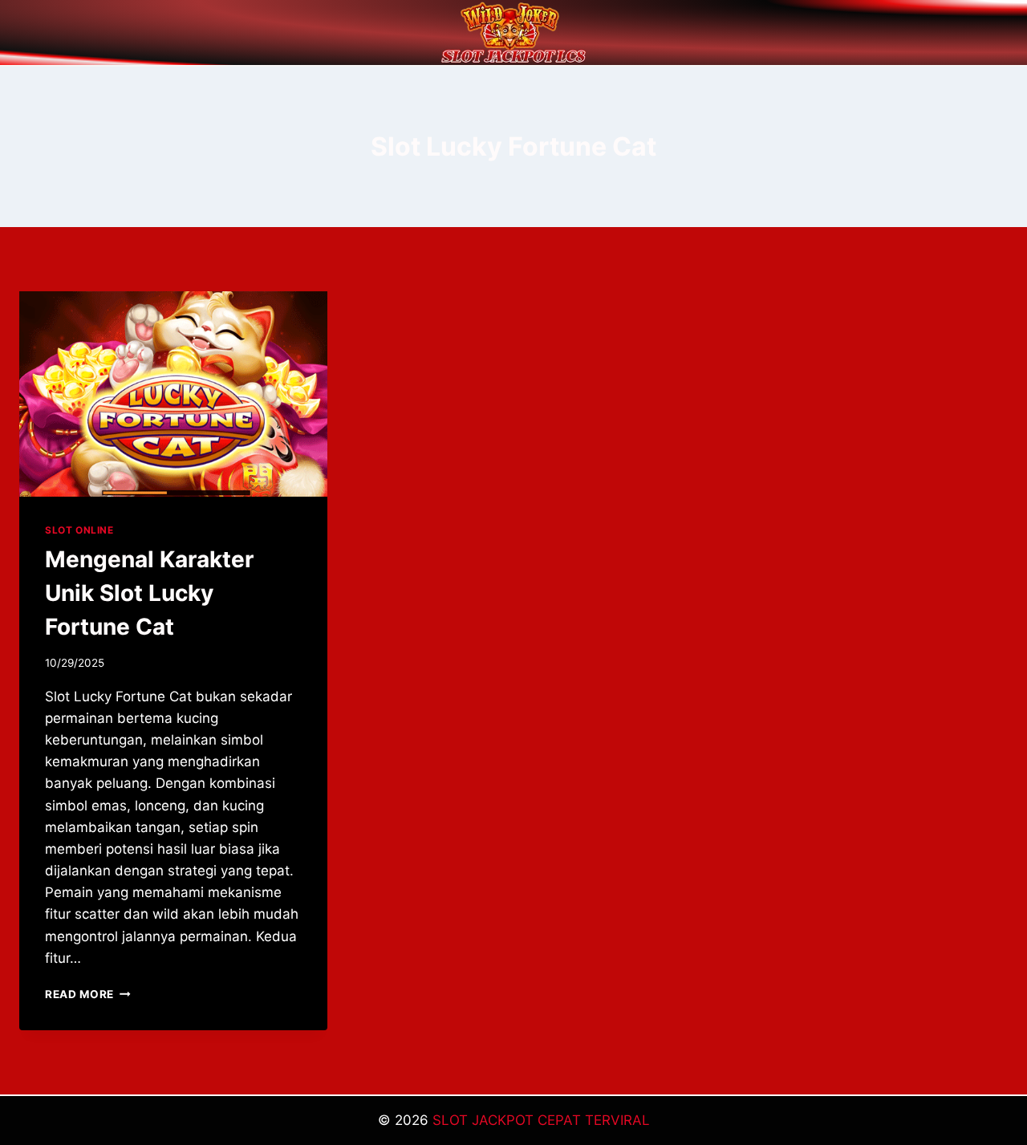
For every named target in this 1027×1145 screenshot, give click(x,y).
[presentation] (173, 394)
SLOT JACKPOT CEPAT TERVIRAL (541, 1120)
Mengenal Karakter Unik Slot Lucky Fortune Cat (149, 593)
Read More (88, 994)
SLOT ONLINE (79, 530)
